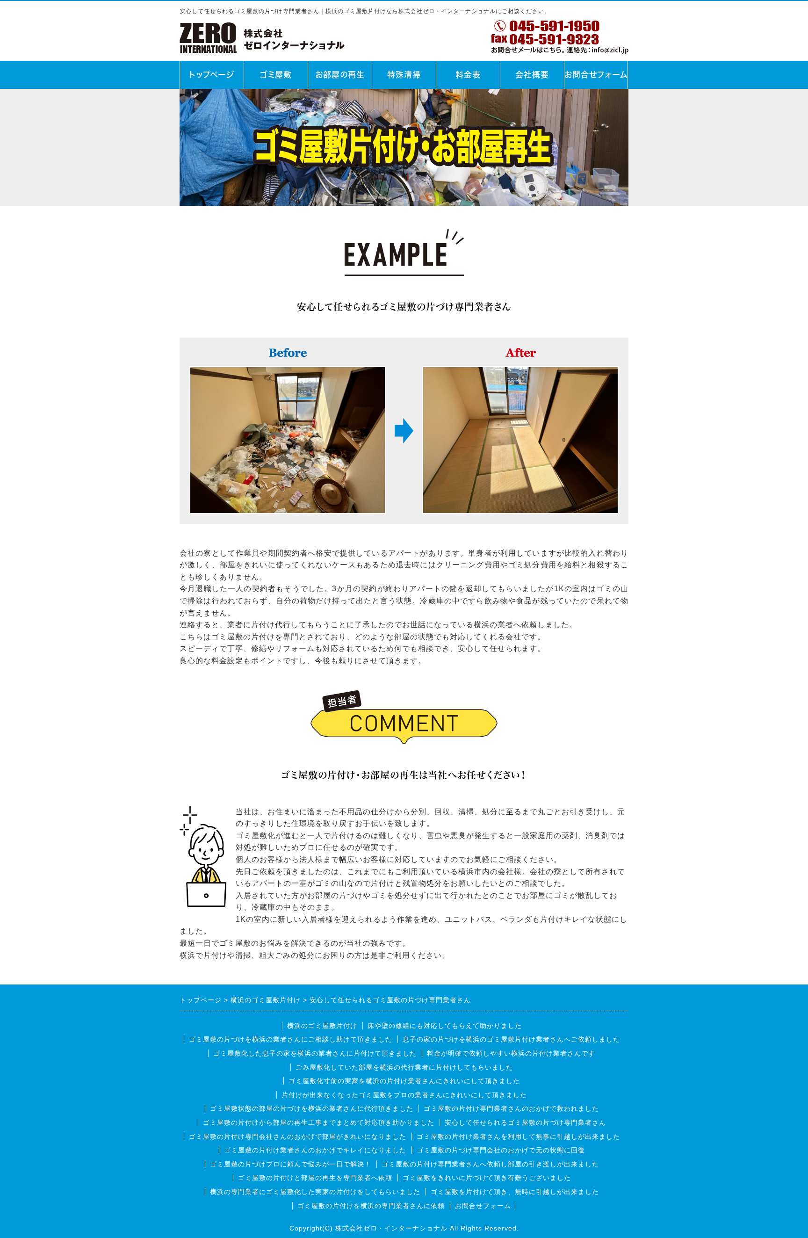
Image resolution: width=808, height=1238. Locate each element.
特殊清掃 (404, 75)
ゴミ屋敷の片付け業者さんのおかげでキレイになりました (315, 1150)
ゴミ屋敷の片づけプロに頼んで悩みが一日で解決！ (290, 1164)
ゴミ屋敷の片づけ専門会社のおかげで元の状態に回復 (501, 1150)
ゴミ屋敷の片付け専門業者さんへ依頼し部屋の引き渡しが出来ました (490, 1164)
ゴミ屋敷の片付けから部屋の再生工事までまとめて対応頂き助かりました (318, 1122)
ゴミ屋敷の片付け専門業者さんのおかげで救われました (511, 1108)
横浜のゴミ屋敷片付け (322, 1025)
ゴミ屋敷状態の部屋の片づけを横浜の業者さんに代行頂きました (311, 1108)
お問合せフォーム (596, 75)
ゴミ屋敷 (276, 75)
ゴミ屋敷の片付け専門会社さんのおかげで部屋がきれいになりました (297, 1136)
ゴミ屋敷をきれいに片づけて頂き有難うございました (487, 1177)
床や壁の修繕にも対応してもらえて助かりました (445, 1025)
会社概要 (532, 75)
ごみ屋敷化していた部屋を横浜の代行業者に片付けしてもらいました (404, 1067)
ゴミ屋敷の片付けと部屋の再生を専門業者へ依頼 (315, 1177)
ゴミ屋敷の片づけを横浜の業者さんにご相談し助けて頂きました (290, 1039)
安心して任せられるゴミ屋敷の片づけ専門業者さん (525, 1122)
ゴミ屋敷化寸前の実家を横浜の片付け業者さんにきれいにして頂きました (404, 1081)
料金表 (468, 75)
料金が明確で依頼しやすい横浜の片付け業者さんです (511, 1053)
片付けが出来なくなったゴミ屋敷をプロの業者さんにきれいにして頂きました (404, 1095)
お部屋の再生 (340, 75)
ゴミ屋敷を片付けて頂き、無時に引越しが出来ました (515, 1191)
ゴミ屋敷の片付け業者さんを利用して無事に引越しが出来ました (518, 1136)
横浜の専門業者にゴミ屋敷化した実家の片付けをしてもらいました (315, 1191)
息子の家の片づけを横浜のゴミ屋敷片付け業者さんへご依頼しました (511, 1039)
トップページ (211, 75)
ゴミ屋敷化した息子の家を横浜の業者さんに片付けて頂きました (315, 1053)
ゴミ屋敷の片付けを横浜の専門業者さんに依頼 (371, 1205)
